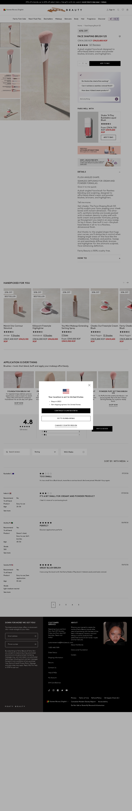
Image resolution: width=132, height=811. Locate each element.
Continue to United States (66, 410)
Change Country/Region (66, 425)
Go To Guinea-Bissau (66, 418)
